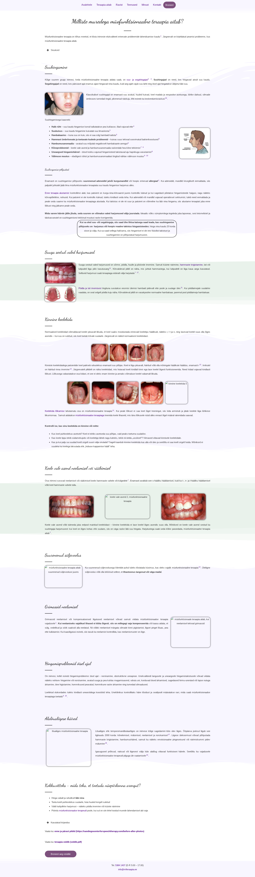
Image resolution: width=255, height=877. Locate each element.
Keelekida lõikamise (54, 411)
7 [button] (141, 147)
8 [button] (152, 151)
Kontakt (157, 5)
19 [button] (66, 696)
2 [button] (148, 79)
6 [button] (128, 143)
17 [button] (138, 272)
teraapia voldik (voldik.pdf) (68, 842)
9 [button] (144, 155)
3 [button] (151, 79)
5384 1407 (120, 865)
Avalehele (86, 5)
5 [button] (116, 134)
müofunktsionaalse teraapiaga (89, 415)
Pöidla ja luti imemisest (90, 288)
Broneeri (169, 5)
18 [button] (106, 743)
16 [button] (166, 98)
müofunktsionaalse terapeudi (73, 810)
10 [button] (147, 155)
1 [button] (160, 36)
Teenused (132, 5)
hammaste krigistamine (191, 264)
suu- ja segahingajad (137, 79)
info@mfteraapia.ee (127, 869)
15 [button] (147, 755)
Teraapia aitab (104, 5)
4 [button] (133, 126)
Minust (145, 5)
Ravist (119, 5)
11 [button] (110, 268)
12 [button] (200, 365)
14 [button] (199, 567)
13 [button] (71, 369)
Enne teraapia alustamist (57, 193)
